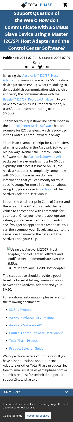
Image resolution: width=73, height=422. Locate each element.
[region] (36, 409)
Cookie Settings (12, 415)
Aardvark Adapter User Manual (32, 317)
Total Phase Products (24, 341)
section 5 (46, 189)
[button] (36, 392)
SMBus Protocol (21, 310)
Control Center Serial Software (31, 126)
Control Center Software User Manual (36, 333)
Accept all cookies (38, 415)
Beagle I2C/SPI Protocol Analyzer (28, 99)
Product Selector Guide (26, 348)
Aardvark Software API (44, 157)
